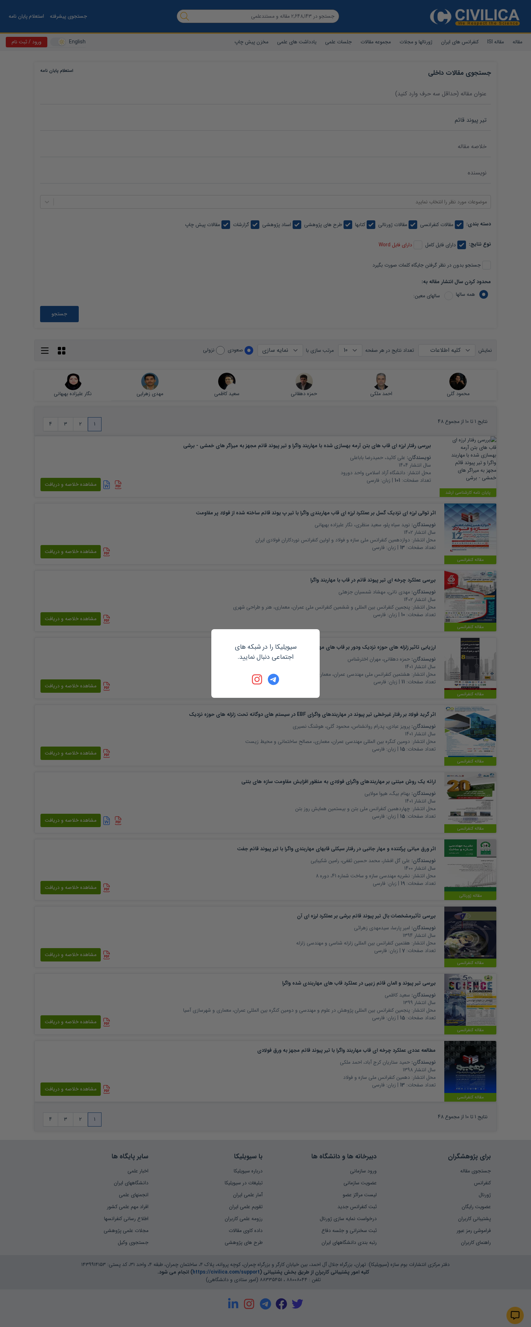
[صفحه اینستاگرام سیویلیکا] (257, 679)
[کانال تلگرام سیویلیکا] (273, 679)
